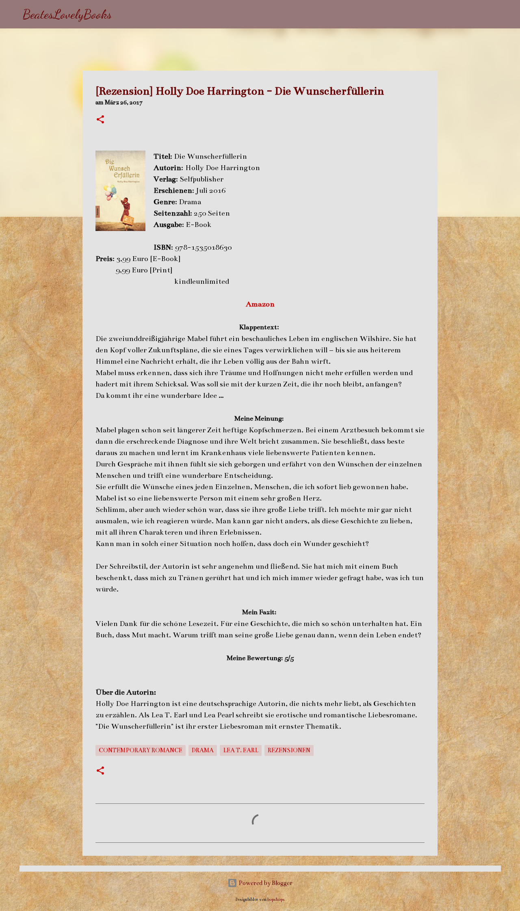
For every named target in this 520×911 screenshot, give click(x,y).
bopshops (276, 899)
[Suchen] (123, 14)
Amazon (260, 304)
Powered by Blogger (264, 883)
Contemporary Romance (140, 750)
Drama (203, 750)
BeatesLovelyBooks (67, 14)
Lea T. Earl (240, 750)
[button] (100, 120)
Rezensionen (289, 750)
